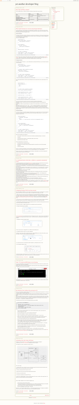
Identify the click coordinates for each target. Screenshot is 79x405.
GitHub (34, 77)
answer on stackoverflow (25, 342)
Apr (54, 13)
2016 (53, 9)
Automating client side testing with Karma (24, 340)
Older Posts (47, 395)
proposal (45, 180)
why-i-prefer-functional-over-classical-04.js (23, 132)
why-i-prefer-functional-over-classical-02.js (23, 77)
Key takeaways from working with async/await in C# (26, 290)
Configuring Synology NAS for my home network (26, 190)
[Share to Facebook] (32, 22)
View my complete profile (53, 27)
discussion (23, 279)
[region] (32, 46)
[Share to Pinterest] (33, 22)
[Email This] (29, 22)
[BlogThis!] (30, 22)
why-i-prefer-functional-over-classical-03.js (23, 99)
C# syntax (47, 181)
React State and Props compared (22, 9)
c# (18, 335)
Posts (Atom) (34, 397)
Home (30, 395)
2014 (53, 16)
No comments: (26, 22)
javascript (19, 23)
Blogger (44, 403)
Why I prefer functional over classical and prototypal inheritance (29, 28)
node (21, 185)
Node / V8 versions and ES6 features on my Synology (27, 262)
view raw (47, 77)
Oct (54, 10)
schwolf (54, 23)
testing (22, 392)
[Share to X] (31, 22)
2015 (53, 15)
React (22, 23)
